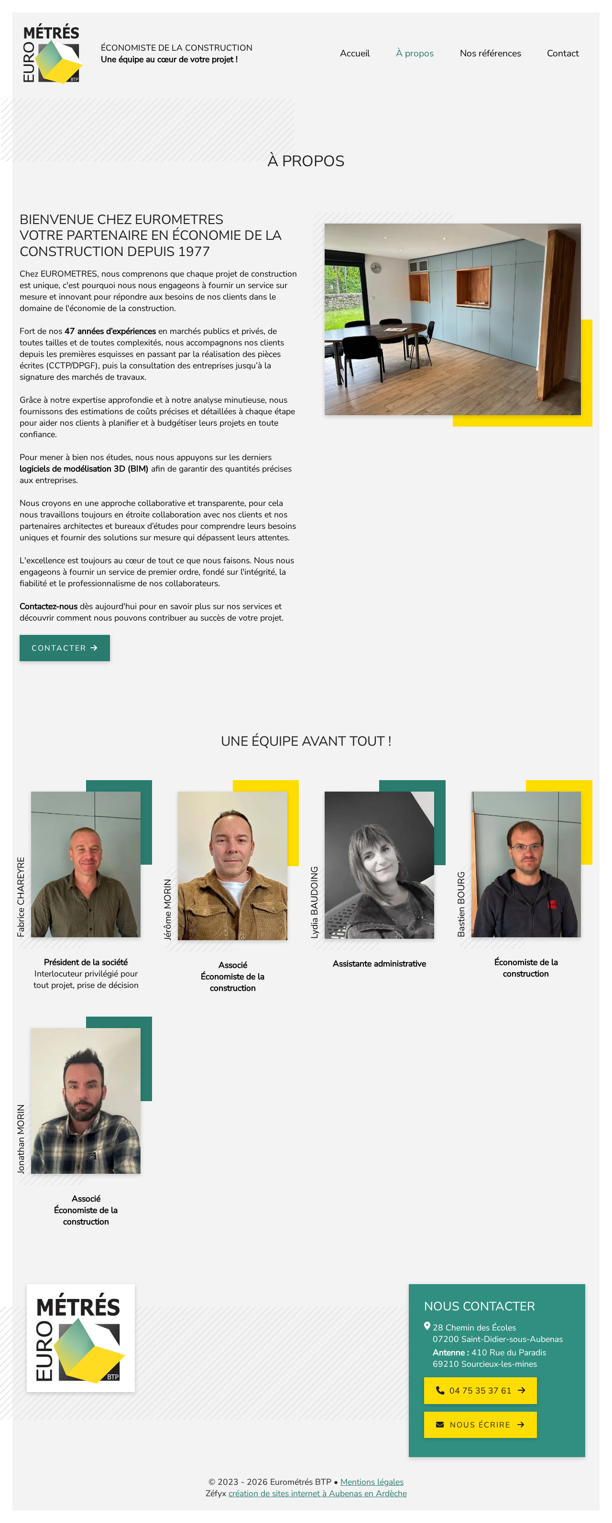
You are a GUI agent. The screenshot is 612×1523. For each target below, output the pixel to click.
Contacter (59, 648)
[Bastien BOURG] (526, 863)
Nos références (490, 53)
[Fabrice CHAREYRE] (86, 863)
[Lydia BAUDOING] (379, 864)
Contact (563, 53)
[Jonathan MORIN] (86, 1100)
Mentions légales (372, 1482)
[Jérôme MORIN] (232, 865)
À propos (415, 53)
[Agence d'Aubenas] (453, 318)
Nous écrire (480, 1425)
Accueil (355, 53)
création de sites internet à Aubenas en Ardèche (318, 1493)
